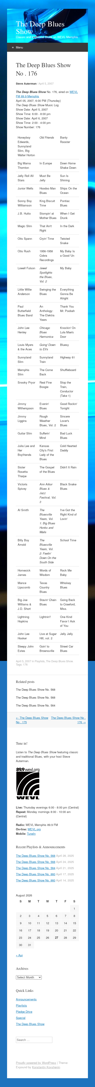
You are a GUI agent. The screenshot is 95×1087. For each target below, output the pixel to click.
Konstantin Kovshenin (46, 1067)
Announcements (26, 999)
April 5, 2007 (46, 83)
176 (25, 664)
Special (20, 1018)
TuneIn (31, 833)
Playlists (40, 661)
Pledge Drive (24, 1011)
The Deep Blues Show (40, 27)
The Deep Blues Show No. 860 (35, 874)
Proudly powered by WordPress (36, 1063)
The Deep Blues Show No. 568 (35, 689)
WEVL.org (34, 829)
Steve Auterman (26, 83)
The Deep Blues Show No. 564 (35, 705)
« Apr (19, 955)
